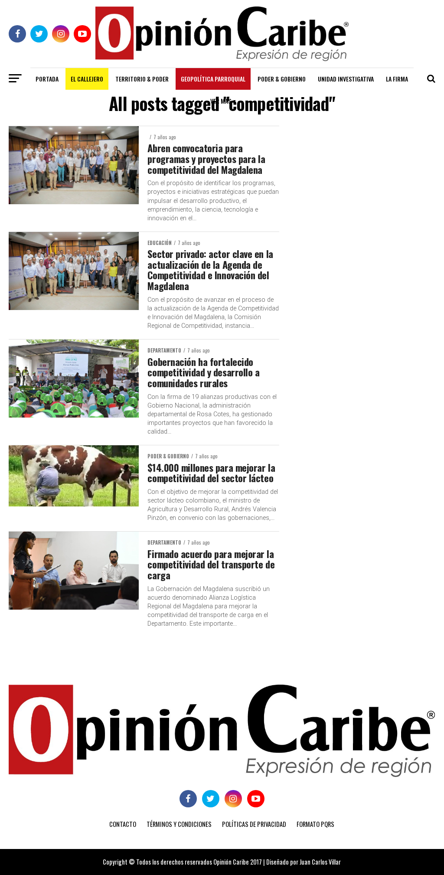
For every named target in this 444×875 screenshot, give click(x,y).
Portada (47, 78)
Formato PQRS (315, 824)
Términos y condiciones (179, 824)
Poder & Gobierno (282, 78)
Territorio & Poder (142, 78)
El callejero (87, 78)
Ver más (220, 100)
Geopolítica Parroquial (213, 78)
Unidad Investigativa (346, 78)
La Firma (397, 78)
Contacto (122, 824)
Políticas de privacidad (254, 824)
